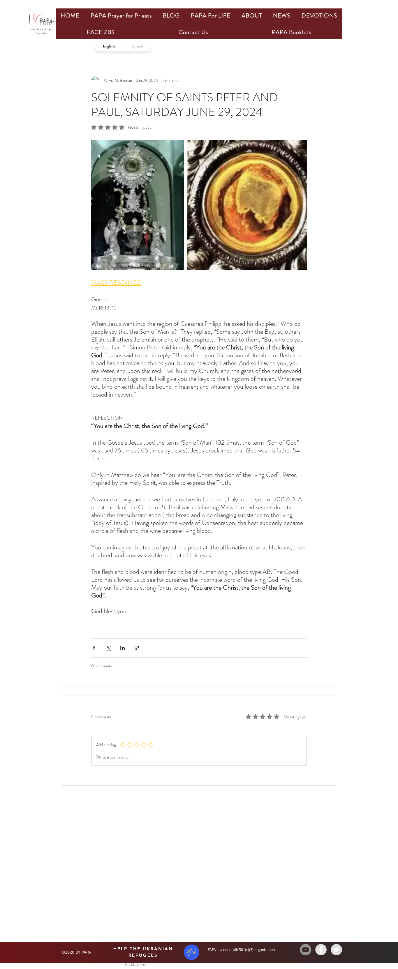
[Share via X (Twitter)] (108, 648)
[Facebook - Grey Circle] (321, 949)
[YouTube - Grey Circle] (305, 949)
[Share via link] (137, 648)
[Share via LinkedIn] (122, 648)
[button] (121, 15)
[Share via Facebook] (94, 648)
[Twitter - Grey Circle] (336, 949)
